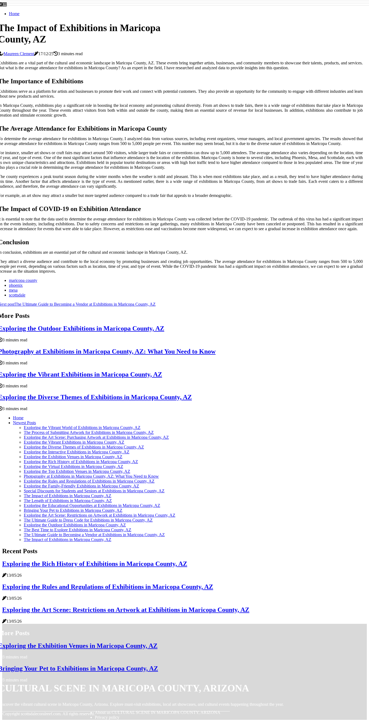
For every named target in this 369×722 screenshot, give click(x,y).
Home (14, 13)
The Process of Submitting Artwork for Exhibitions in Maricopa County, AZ (89, 432)
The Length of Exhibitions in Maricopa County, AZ (68, 500)
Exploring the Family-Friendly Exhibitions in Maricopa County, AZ (81, 486)
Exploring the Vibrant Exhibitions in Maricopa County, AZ (74, 442)
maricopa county (23, 280)
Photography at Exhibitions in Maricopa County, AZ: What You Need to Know (91, 476)
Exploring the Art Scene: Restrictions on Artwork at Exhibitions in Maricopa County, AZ (99, 515)
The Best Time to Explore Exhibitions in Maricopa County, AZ (77, 530)
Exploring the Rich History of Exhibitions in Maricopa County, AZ (81, 461)
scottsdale (17, 295)
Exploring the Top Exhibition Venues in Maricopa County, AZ (77, 471)
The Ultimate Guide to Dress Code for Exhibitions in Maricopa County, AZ (88, 520)
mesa (13, 290)
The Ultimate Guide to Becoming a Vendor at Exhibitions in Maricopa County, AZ (94, 534)
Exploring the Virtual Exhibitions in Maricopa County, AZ (73, 466)
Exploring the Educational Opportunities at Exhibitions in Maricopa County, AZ (92, 505)
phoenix (16, 285)
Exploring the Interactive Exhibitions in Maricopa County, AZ (76, 452)
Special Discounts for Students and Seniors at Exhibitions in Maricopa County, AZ (94, 491)
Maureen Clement (19, 53)
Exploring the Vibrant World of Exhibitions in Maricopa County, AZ (82, 427)
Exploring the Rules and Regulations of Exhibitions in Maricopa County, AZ (89, 481)
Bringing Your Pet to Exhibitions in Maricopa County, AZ (73, 510)
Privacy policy (107, 717)
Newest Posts (24, 422)
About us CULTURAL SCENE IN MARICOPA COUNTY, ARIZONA (157, 712)
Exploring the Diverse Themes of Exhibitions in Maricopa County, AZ (84, 447)
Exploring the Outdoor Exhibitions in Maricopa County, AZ (75, 525)
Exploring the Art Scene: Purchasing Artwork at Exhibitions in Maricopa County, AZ (96, 437)
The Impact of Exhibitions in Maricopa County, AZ (67, 495)
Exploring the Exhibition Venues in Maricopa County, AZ (73, 456)
